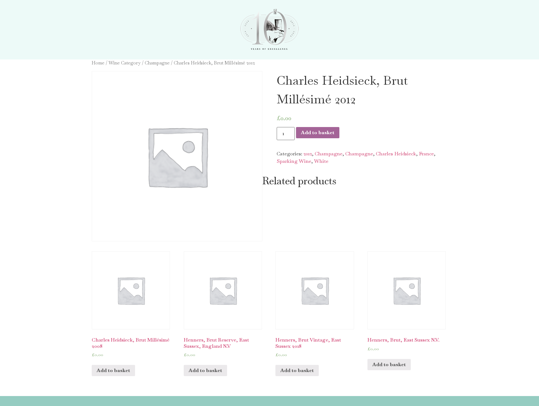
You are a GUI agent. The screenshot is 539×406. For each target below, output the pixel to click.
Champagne (157, 63)
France (426, 153)
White (321, 161)
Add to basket (317, 132)
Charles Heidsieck (396, 153)
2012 (307, 153)
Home (98, 63)
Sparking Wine (294, 161)
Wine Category (125, 63)
